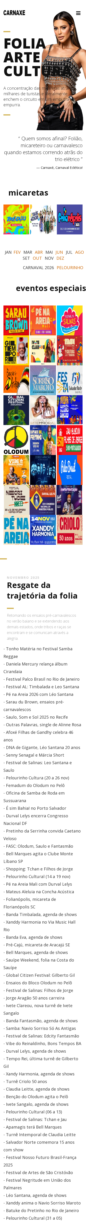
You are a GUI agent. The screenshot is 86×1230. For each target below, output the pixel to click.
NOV (49, 258)
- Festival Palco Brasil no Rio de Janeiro (41, 679)
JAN (8, 252)
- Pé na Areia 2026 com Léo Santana (38, 694)
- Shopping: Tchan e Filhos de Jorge (38, 869)
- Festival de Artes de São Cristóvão (38, 1172)
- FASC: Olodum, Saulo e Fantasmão (38, 846)
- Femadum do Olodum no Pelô (34, 785)
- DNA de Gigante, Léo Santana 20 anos (41, 747)
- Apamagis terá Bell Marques (32, 1127)
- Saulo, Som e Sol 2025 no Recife (35, 717)
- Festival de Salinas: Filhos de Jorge (38, 990)
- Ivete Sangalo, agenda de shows (36, 1104)
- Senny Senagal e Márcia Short (33, 755)
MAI (49, 252)
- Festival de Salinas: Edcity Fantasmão (41, 1036)
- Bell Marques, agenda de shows (35, 952)
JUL (69, 252)
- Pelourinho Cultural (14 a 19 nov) (36, 876)
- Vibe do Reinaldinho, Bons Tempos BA (42, 1043)
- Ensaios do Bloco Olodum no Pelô (37, 982)
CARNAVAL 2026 (38, 267)
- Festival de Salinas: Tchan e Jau (35, 1119)
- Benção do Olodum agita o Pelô (35, 1096)
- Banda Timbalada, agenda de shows (40, 914)
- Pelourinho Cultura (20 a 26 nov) (36, 778)
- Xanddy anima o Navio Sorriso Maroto (42, 1203)
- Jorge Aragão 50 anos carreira (33, 998)
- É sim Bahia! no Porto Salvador (34, 808)
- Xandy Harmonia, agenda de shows (39, 1074)
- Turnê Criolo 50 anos (25, 1081)
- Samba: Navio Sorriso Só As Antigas (39, 1028)
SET (26, 258)
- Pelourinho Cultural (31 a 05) (32, 1218)
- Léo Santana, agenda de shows (35, 1195)
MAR (27, 252)
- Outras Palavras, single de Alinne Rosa (42, 724)
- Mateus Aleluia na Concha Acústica (38, 891)
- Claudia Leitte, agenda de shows (36, 1089)
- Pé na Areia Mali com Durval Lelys (37, 884)
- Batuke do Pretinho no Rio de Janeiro (41, 1210)
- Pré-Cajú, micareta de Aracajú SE (36, 945)
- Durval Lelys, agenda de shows (34, 1051)
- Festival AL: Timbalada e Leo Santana (41, 686)
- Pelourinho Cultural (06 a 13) (32, 1112)
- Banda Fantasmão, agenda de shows (40, 1020)
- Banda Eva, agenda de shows (32, 937)
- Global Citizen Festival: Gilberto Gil (39, 975)
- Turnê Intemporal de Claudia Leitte (39, 1134)
